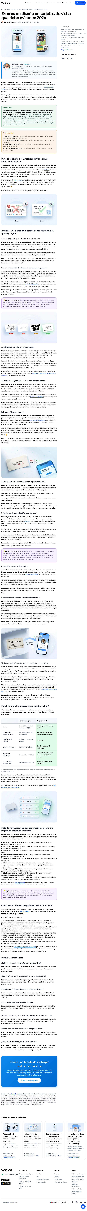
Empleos (56, 1177)
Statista (46, 170)
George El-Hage (9, 22)
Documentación (41, 1182)
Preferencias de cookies (76, 1193)
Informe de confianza (60, 1182)
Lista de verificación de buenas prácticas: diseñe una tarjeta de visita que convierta (72, 42)
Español (54, 1202)
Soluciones (28, 3)
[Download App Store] (5, 1180)
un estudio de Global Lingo (37, 420)
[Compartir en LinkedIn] (67, 58)
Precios (59, 3)
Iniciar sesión (67, 3)
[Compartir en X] (71, 58)
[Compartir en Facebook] (63, 58)
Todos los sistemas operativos (12, 1174)
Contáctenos (58, 1179)
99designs (27, 521)
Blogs (8, 9)
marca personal (20, 883)
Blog (37, 1177)
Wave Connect (18, 180)
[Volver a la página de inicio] (5, 3)
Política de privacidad (78, 1174)
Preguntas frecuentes (67, 50)
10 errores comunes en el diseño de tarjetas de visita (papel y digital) (73, 34)
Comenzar (80, 3)
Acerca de (57, 1174)
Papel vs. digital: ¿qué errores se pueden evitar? (72, 38)
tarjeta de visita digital (31, 284)
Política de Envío (76, 1189)
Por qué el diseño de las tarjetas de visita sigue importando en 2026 (72, 30)
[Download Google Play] (6, 1183)
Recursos (50, 3)
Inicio (2, 9)
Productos (39, 3)
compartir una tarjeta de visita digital (25, 947)
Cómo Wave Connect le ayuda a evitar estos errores (71, 46)
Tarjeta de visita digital (25, 1174)
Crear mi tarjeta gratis (29, 1080)
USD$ (64, 1202)
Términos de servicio (78, 1177)
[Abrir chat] (83, 1206)
